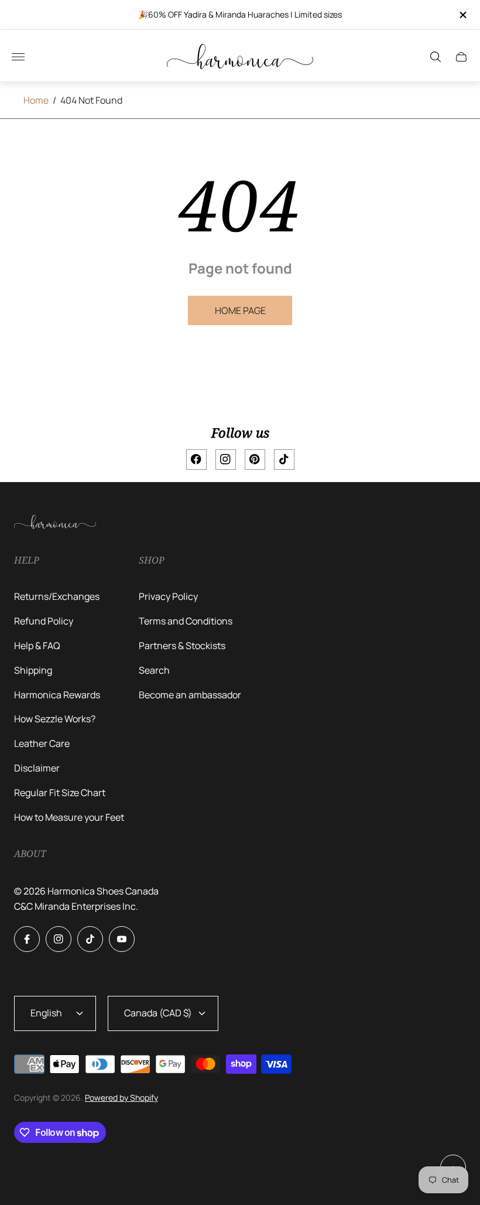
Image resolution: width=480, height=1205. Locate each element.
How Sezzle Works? (54, 718)
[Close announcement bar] (462, 15)
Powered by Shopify (121, 1097)
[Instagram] (225, 459)
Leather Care (42, 743)
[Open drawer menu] (18, 57)
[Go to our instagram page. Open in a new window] (58, 939)
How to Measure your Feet (69, 817)
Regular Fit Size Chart (59, 792)
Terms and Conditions (185, 621)
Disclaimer (37, 768)
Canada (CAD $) (158, 1012)
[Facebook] (196, 459)
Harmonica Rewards (57, 694)
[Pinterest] (255, 459)
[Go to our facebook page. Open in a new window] (27, 939)
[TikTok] (284, 459)
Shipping (33, 670)
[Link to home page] (55, 523)
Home (36, 100)
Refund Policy (43, 621)
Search (154, 670)
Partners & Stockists (182, 645)
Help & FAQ (37, 645)
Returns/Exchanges (57, 596)
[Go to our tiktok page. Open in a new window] (90, 939)
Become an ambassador (190, 694)
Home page (240, 310)
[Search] (435, 57)
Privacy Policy (168, 596)
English (46, 1012)
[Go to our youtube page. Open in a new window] (122, 939)
